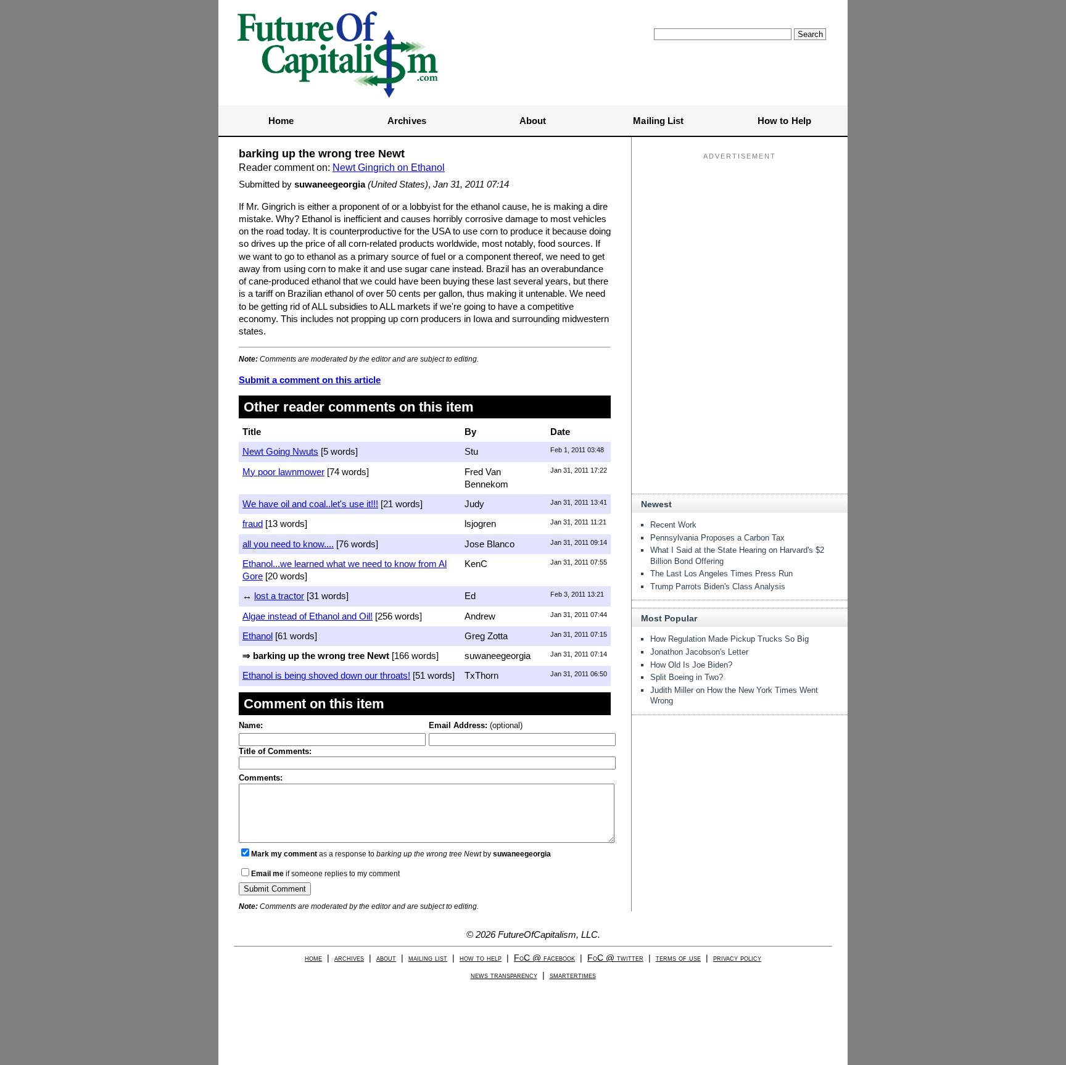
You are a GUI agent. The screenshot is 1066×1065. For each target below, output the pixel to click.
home (313, 958)
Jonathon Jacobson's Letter (699, 652)
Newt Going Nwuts (280, 451)
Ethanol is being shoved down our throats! (326, 675)
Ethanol (257, 636)
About (533, 120)
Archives (406, 120)
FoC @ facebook (544, 958)
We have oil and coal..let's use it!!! (310, 504)
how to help (481, 958)
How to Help (784, 120)
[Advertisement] (739, 241)
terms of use (678, 958)
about (386, 958)
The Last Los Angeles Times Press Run (721, 573)
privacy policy (737, 958)
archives (349, 958)
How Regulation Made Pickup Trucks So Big (729, 639)
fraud (252, 523)
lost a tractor (279, 596)
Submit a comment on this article (310, 380)
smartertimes (573, 975)
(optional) (476, 725)
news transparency (504, 975)
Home (281, 120)
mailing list (427, 958)
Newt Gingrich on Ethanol (389, 167)
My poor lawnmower (283, 471)
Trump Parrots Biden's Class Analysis (717, 586)
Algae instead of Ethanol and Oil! (307, 616)
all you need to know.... (288, 544)
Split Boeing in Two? (686, 677)
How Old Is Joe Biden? (691, 664)
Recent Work (673, 524)
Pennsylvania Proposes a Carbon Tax (717, 537)
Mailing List (658, 120)
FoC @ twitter (615, 958)
